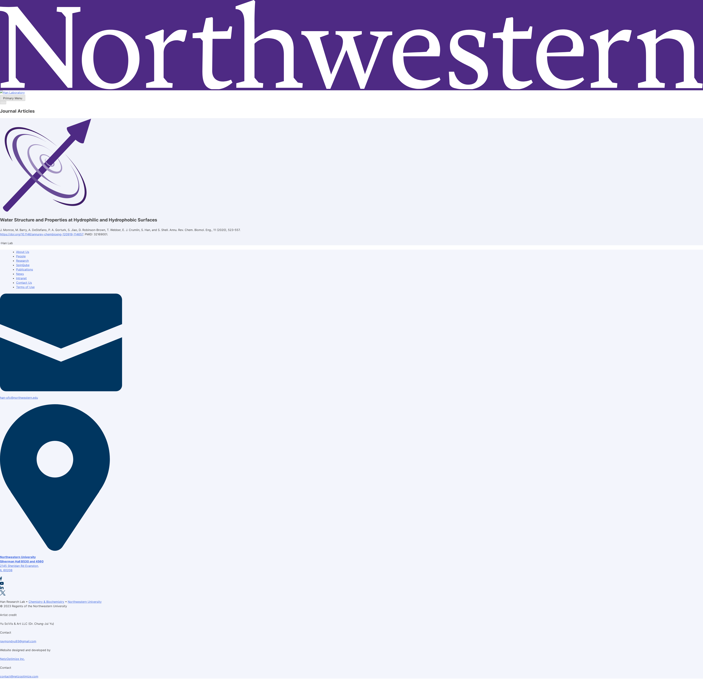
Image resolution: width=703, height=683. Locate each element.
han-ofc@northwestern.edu (19, 397)
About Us (22, 252)
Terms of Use (25, 287)
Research (22, 260)
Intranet (21, 278)
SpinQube (22, 265)
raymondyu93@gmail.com (18, 641)
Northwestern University (85, 602)
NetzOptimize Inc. (12, 659)
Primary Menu (12, 98)
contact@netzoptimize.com (19, 676)
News (20, 274)
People (21, 256)
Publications (24, 269)
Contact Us (24, 282)
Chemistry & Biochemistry (46, 602)
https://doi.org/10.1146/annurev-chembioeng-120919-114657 (41, 234)
